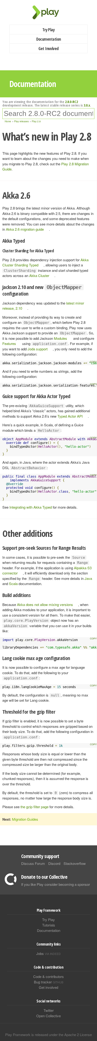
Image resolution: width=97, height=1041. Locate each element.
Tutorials (48, 924)
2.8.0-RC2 (71, 101)
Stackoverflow (75, 863)
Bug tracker (48, 981)
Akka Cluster (39, 275)
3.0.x (87, 105)
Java (88, 578)
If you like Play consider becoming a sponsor (55, 884)
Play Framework (48, 12)
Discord (54, 863)
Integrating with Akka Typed (30, 507)
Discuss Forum (33, 863)
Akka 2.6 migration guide (25, 229)
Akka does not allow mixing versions (45, 604)
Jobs (48, 953)
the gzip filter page (34, 806)
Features (9, 343)
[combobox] (48, 113)
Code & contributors (48, 976)
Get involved (48, 987)
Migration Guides (25, 819)
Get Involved (48, 48)
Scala (13, 583)
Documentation (48, 39)
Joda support (38, 348)
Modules (60, 338)
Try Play (48, 29)
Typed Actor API (70, 416)
